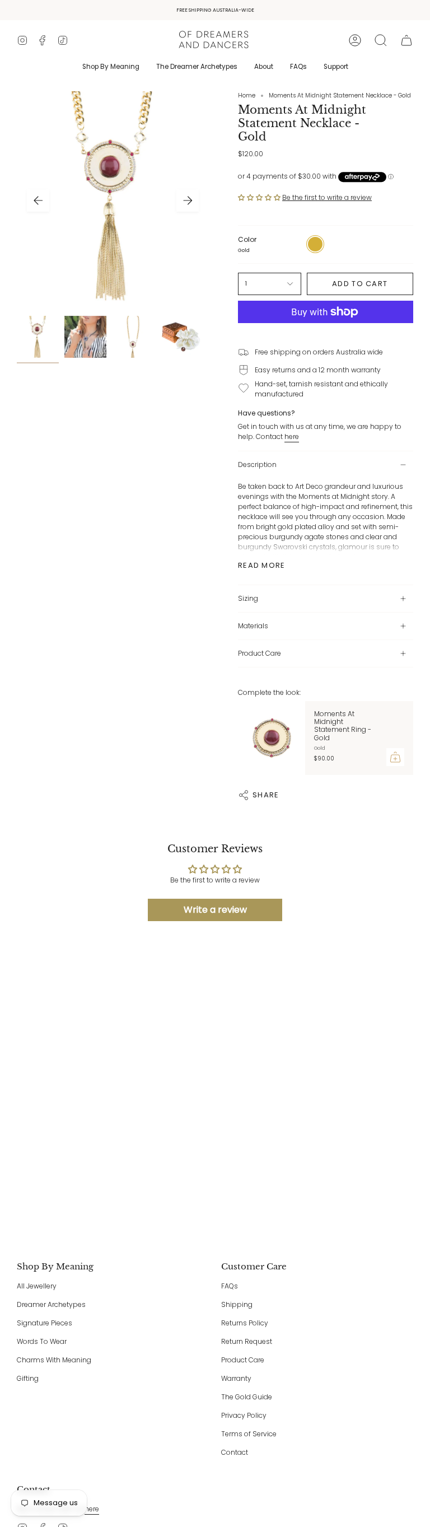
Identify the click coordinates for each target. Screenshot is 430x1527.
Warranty (236, 1378)
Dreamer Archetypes (51, 1304)
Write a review (215, 909)
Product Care (259, 653)
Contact (234, 1452)
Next (187, 200)
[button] (381, 40)
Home (246, 95)
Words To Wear (42, 1341)
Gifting (28, 1378)
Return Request (246, 1341)
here (291, 436)
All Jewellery (37, 1286)
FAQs (229, 1286)
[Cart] (406, 40)
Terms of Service (249, 1434)
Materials (253, 626)
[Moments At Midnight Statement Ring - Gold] (271, 738)
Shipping (237, 1304)
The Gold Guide (246, 1397)
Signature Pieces (44, 1323)
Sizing (248, 598)
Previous (38, 200)
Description (257, 464)
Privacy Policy (244, 1415)
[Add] (395, 757)
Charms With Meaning (54, 1360)
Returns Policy (244, 1323)
